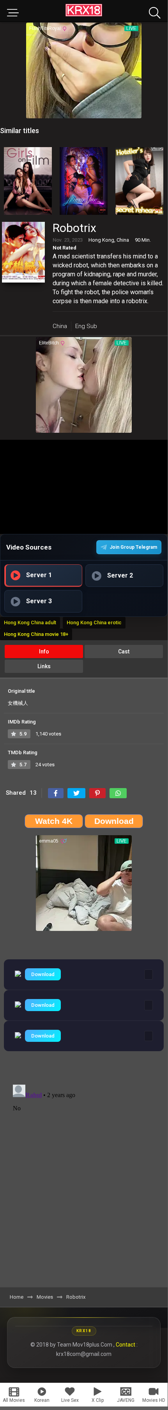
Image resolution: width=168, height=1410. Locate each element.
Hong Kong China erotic (94, 622)
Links (44, 666)
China (60, 326)
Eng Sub (86, 326)
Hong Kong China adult (30, 622)
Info (44, 651)
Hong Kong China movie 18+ (36, 634)
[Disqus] (84, 1179)
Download (43, 974)
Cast (123, 651)
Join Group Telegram (133, 547)
